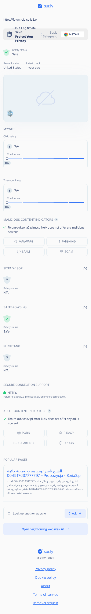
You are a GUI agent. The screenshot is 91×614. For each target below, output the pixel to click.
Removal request (45, 603)
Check (73, 513)
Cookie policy (45, 577)
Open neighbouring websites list (43, 529)
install (74, 34)
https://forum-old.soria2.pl (20, 19)
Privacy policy (45, 569)
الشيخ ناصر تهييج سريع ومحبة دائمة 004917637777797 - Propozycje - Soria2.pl (44, 473)
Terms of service (45, 594)
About (45, 586)
